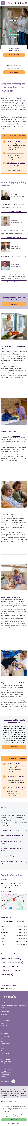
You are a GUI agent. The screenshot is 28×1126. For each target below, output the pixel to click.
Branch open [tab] (21, 921)
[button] (14, 1123)
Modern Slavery (5, 1074)
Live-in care (4, 1023)
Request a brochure (13, 141)
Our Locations (5, 986)
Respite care (4, 1028)
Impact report (5, 1053)
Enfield (14, 986)
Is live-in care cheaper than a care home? (11, 849)
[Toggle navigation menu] (26, 3)
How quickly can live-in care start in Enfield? (12, 862)
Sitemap (3, 1076)
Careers (3, 1041)
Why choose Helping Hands (16, 163)
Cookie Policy (15, 1116)
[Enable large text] (13, 1081)
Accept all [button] (14, 1119)
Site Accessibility (5, 1081)
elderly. (15, 520)
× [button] (26, 1100)
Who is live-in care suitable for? (11, 830)
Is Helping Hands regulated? (10, 856)
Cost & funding (5, 1036)
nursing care (15, 541)
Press (2, 1048)
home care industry (8, 117)
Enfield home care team (10, 685)
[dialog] (14, 1112)
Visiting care (4, 1025)
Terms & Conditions (6, 1069)
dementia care (14, 601)
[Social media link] (2, 1063)
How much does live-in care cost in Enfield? (12, 842)
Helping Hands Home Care (9, 983)
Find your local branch (7, 1051)
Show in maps (5, 1011)
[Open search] (23, 3)
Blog (2, 1046)
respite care (16, 436)
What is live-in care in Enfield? (10, 812)
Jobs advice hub (5, 1043)
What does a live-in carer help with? (12, 836)
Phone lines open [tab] (8, 921)
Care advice (4, 1039)
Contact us (4, 1015)
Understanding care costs (15, 153)
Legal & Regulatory (6, 1072)
